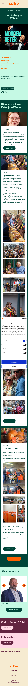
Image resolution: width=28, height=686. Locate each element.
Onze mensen (5, 60)
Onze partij (14, 670)
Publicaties (4, 68)
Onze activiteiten (6, 65)
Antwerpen (18, 10)
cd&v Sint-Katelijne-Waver (10, 651)
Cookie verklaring (17, 682)
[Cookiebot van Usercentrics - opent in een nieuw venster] (21, 318)
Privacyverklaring (10, 682)
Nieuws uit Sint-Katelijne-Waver (10, 63)
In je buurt (10, 10)
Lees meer (9, 148)
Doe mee (14, 673)
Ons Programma (6, 57)
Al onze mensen (14, 609)
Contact (14, 675)
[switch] (25, 345)
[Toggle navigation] (3, 3)
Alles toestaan (14, 362)
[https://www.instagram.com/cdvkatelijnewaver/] (6, 92)
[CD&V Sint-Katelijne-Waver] (2, 92)
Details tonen (21, 358)
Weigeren (14, 366)
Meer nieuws (14, 559)
